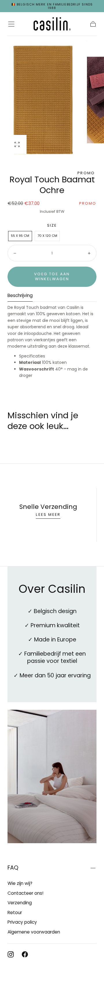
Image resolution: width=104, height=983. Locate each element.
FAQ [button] (13, 868)
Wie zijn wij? (20, 883)
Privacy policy (22, 922)
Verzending (20, 903)
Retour (15, 912)
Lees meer (48, 514)
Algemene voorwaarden (34, 932)
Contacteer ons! (25, 893)
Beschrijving (20, 295)
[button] (11, 24)
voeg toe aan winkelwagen (52, 276)
